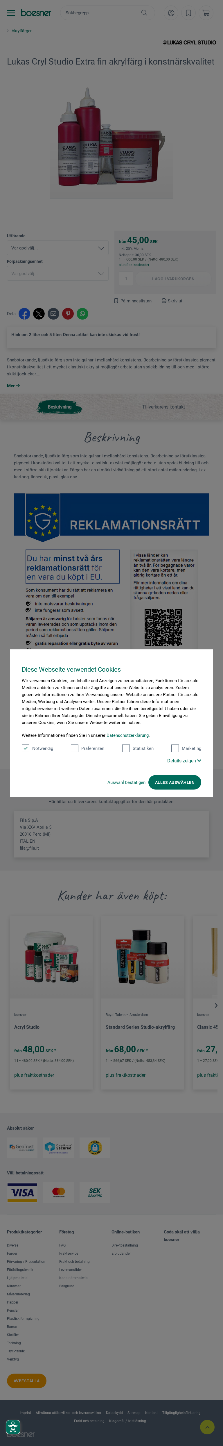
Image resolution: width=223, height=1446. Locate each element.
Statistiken (143, 748)
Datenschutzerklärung (128, 735)
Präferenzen (92, 748)
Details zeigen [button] (182, 760)
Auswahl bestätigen (126, 782)
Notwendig (42, 748)
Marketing (191, 748)
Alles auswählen (175, 782)
